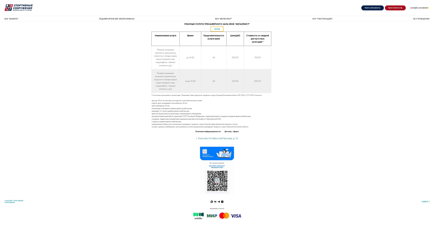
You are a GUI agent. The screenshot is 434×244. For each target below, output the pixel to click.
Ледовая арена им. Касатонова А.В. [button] (117, 19)
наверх (425, 202)
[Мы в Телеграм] (218, 201)
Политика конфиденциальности (208, 131)
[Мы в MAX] (211, 201)
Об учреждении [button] (421, 19)
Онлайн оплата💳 (419, 8)
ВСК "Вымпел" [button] (11, 19)
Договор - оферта (232, 131)
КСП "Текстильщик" (323, 19)
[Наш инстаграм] (222, 201)
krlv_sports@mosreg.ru (217, 141)
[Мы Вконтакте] (215, 201)
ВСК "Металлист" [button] (223, 19)
